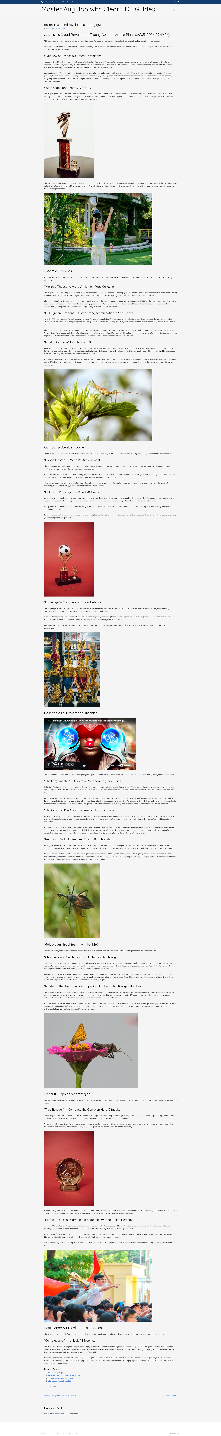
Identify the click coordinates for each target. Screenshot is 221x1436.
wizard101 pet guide (56, 1373)
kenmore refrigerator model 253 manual (60, 1396)
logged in (58, 1414)
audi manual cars (170, 1396)
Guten (71, 1434)
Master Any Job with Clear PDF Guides (98, 9)
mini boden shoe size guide (59, 1381)
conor (66, 28)
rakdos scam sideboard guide (60, 1378)
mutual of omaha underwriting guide (64, 1375)
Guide (54, 1386)
